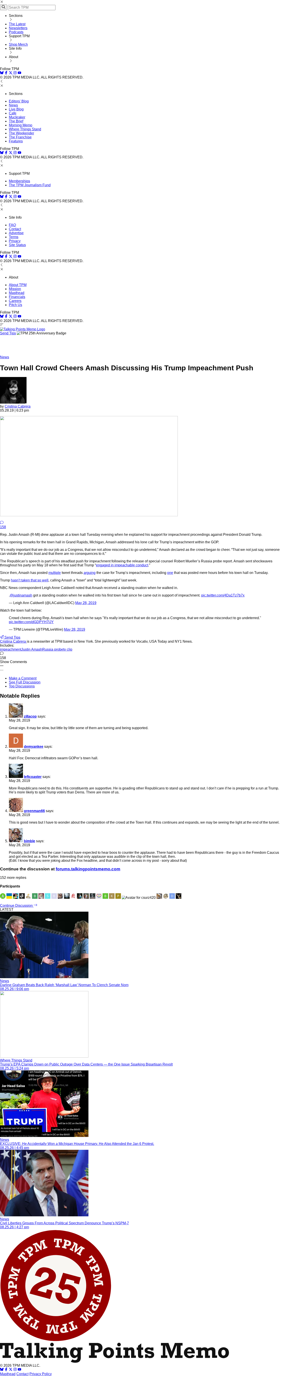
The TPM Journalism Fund (30, 185)
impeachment (10, 649)
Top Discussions (22, 686)
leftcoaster (33, 777)
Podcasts (16, 32)
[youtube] (19, 73)
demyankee (33, 746)
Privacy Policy (40, 1374)
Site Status (17, 245)
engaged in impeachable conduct (122, 565)
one (170, 573)
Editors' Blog (19, 101)
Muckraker (17, 117)
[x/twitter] (11, 73)
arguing (90, 573)
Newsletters (18, 28)
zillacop (30, 716)
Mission (15, 289)
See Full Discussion (24, 682)
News (13, 105)
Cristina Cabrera (18, 406)
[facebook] (6, 73)
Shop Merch (18, 44)
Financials (17, 297)
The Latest (17, 24)
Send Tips (8, 333)
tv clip (67, 649)
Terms (13, 237)
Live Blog (16, 109)
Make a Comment (22, 678)
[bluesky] (2, 73)
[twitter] (10, 1370)
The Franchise (20, 137)
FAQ (12, 225)
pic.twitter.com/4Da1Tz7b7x (223, 595)
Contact (15, 229)
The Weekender (21, 133)
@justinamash (21, 595)
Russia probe (52, 649)
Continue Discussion (17, 905)
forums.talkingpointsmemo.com (88, 869)
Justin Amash (31, 649)
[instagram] (15, 73)
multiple (54, 573)
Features (16, 141)
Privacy (15, 241)
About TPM (18, 285)
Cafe (12, 113)
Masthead (16, 293)
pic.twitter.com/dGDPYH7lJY (31, 622)
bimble (29, 841)
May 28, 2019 (85, 603)
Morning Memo (20, 125)
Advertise (16, 233)
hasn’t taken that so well (29, 580)
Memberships (19, 181)
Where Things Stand (25, 129)
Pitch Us (15, 305)
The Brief (16, 121)
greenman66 (34, 811)
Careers (15, 301)
